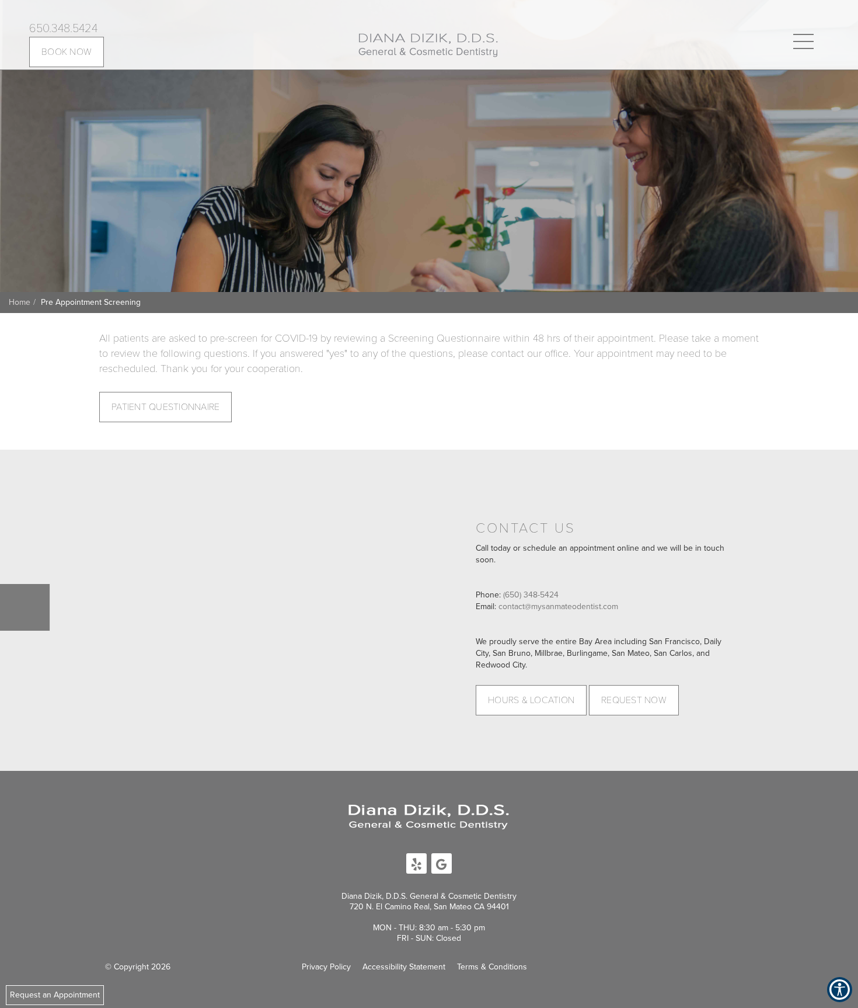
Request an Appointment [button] (55, 995)
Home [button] (19, 302)
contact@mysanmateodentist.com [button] (558, 606)
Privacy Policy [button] (326, 967)
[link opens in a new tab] (416, 863)
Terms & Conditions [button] (492, 967)
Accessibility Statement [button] (403, 967)
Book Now (66, 52)
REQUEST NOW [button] (634, 700)
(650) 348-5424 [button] (531, 595)
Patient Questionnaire (165, 407)
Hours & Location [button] (531, 700)
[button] (428, 44)
